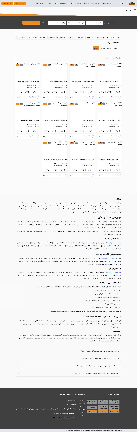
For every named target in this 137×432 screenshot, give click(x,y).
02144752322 (71, 401)
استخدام (82, 413)
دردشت (109, 48)
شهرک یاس (20, 37)
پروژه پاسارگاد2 (92, 412)
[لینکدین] (63, 417)
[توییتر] (72, 417)
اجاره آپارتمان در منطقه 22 (91, 3)
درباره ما (82, 401)
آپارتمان (99, 65)
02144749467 (71, 405)
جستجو (31, 23)
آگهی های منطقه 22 (76, 3)
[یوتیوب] (58, 417)
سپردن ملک (81, 407)
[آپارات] (54, 417)
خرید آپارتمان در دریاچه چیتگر (103, 402)
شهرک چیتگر (110, 37)
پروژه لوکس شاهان (114, 412)
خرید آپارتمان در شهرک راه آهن (114, 402)
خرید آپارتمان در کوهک (91, 402)
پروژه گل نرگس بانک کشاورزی (103, 407)
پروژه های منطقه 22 (63, 3)
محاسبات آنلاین (38, 3)
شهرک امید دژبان (31, 37)
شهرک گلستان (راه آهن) (75, 37)
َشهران (116, 48)
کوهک (117, 37)
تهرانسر (102, 48)
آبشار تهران (51, 37)
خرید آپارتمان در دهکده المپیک (114, 407)
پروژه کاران (92, 407)
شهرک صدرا (42, 37)
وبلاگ (54, 3)
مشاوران (82, 415)
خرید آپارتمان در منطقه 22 (108, 3)
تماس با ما (82, 404)
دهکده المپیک (61, 37)
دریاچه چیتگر (89, 37)
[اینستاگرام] (67, 417)
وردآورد (125, 10)
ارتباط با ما (48, 3)
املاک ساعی (121, 3)
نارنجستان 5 (103, 412)
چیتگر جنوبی (100, 37)
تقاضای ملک (81, 410)
